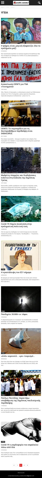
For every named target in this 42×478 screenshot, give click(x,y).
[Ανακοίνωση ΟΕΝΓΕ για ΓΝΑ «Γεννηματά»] (21, 72)
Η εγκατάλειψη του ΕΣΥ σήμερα (16, 272)
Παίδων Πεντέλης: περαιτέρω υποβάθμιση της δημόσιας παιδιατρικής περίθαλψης (20, 400)
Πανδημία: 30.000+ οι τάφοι (14, 314)
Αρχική (2, 7)
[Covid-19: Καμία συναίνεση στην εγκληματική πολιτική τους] (21, 209)
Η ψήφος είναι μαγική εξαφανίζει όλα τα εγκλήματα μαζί (20, 47)
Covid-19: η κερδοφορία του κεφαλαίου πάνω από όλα (19, 446)
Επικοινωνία (21, 472)
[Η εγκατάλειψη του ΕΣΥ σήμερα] (21, 255)
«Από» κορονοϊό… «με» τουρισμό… (18, 356)
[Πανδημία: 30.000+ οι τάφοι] (21, 299)
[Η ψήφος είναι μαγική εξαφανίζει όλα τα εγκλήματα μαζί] (21, 31)
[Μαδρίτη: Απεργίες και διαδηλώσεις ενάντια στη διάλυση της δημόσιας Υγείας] (21, 160)
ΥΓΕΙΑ (7, 7)
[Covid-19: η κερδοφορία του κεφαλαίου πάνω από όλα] (21, 430)
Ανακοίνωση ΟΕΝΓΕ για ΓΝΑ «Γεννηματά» (14, 85)
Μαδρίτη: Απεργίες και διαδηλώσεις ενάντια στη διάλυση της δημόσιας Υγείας (18, 178)
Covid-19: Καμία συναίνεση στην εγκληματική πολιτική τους (16, 225)
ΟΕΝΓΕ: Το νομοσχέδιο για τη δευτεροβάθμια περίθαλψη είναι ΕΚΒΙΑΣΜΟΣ (17, 131)
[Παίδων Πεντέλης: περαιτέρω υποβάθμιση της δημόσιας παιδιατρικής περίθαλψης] (21, 383)
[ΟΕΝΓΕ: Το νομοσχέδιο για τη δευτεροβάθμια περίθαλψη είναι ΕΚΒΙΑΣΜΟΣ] (21, 113)
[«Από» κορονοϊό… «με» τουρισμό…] (21, 341)
